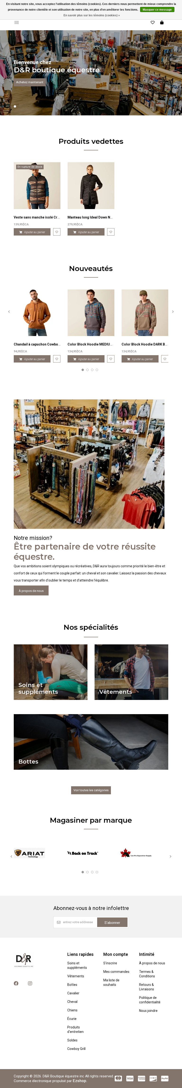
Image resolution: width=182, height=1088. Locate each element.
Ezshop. (80, 1080)
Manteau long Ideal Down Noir (91, 217)
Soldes (72, 1040)
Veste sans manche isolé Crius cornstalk (46, 217)
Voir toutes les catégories (91, 790)
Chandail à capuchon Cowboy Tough (42, 344)
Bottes (72, 985)
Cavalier (73, 993)
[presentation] (9, 311)
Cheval (72, 1002)
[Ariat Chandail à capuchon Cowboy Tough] (37, 312)
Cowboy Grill (76, 1049)
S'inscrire (110, 963)
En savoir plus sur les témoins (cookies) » (92, 15)
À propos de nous (31, 591)
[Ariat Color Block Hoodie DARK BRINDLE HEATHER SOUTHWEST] (145, 312)
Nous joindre (148, 1011)
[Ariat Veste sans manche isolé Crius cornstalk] (37, 185)
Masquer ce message (157, 9)
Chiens (72, 1010)
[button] (15, 106)
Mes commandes (116, 972)
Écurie (72, 1019)
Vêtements (75, 976)
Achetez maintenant (29, 82)
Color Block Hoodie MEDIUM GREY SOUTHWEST (106, 344)
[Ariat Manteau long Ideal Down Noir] (91, 185)
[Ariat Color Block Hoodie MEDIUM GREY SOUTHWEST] (91, 312)
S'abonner (112, 923)
